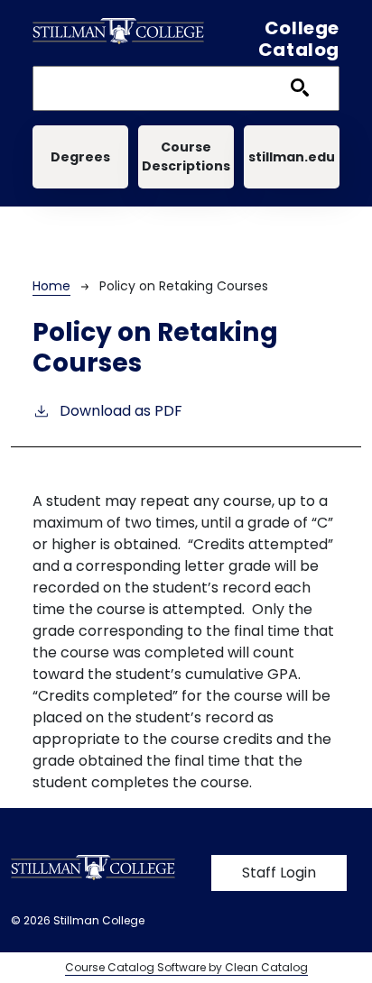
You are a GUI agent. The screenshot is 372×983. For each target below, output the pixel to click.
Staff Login (279, 872)
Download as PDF (121, 410)
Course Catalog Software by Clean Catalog (186, 967)
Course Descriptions (186, 156)
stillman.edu (291, 157)
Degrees (80, 157)
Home (51, 286)
